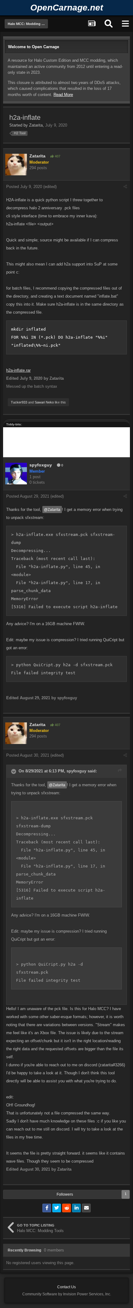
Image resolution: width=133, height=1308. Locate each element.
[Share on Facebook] (46, 1208)
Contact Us (66, 1287)
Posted (24, 186)
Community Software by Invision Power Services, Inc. (66, 1294)
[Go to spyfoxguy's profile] (16, 473)
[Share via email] (86, 1208)
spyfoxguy (40, 464)
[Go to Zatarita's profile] (16, 164)
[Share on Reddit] (66, 1208)
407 (57, 156)
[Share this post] (125, 186)
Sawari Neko (44, 402)
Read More (63, 94)
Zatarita (36, 125)
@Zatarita (52, 510)
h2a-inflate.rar (18, 370)
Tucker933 (19, 402)
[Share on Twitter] (56, 1208)
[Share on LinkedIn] (76, 1208)
